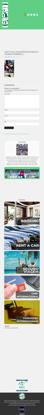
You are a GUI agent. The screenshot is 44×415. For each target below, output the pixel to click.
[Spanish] (25, 14)
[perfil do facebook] (28, 15)
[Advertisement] (22, 39)
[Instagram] (34, 15)
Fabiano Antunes (16, 56)
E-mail (6, 115)
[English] (25, 16)
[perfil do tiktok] (31, 15)
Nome (6, 110)
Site (5, 121)
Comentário (7, 94)
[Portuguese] (25, 13)
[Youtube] (37, 15)
